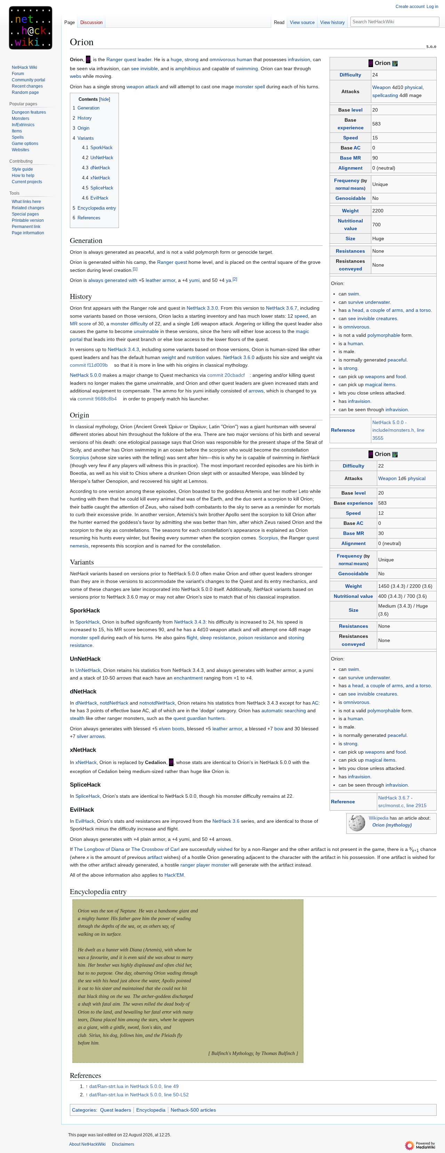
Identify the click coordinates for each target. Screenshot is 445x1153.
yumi (194, 280)
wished (225, 849)
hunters (216, 718)
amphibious (188, 68)
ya (228, 280)
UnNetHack (87, 670)
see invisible (144, 68)
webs (75, 76)
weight (169, 357)
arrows (256, 390)
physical (413, 87)
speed (301, 316)
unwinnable (146, 331)
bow (278, 728)
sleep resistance (218, 637)
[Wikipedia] (356, 823)
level (357, 110)
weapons (375, 376)
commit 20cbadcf (226, 375)
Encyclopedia (150, 1110)
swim (353, 294)
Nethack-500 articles (193, 1110)
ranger (187, 865)
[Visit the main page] (30, 28)
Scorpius (79, 457)
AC (357, 148)
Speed (350, 137)
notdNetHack (114, 703)
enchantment (188, 678)
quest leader (137, 59)
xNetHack (86, 762)
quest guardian (190, 718)
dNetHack (86, 703)
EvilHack (84, 821)
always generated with (112, 280)
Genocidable (350, 198)
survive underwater (369, 302)
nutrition (196, 357)
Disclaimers (123, 1144)
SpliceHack (87, 796)
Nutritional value (353, 596)
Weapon (381, 87)
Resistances (350, 251)
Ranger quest (172, 262)
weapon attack (143, 86)
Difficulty (350, 75)
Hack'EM (174, 875)
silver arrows (91, 736)
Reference (343, 430)
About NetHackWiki (87, 1144)
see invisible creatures (372, 318)
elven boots (171, 728)
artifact (154, 857)
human (355, 343)
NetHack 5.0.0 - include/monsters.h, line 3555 (398, 430)
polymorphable (383, 335)
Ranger (114, 59)
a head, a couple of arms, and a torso (389, 310)
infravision (359, 401)
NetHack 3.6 (226, 821)
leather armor (160, 280)
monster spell (250, 86)
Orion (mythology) (392, 825)
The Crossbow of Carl (155, 849)
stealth (77, 718)
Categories (84, 1110)
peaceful (397, 360)
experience (351, 127)
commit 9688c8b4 (97, 398)
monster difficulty (129, 323)
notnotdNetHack (157, 703)
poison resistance (257, 637)
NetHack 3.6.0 (238, 357)
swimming (247, 68)
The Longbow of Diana (99, 849)
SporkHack (87, 622)
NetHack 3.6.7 (281, 308)
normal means (349, 188)
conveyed (350, 268)
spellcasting (385, 95)
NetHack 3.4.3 (123, 349)
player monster (212, 865)
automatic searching (283, 710)
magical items (380, 384)
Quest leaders (115, 1110)
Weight (350, 210)
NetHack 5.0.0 (85, 375)
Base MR (350, 158)
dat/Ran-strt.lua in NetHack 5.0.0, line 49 (134, 1086)
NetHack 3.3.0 (202, 308)
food (401, 376)
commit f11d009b (89, 365)
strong (350, 368)
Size (350, 238)
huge (176, 59)
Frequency (346, 180)
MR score (80, 323)
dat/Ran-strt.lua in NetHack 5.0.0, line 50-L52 (139, 1094)
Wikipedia (378, 818)
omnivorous (356, 327)
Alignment (350, 168)
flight (192, 637)
